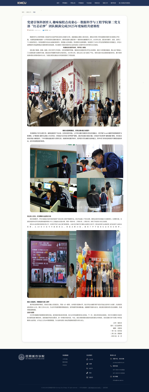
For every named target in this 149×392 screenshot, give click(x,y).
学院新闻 (80, 3)
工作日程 (65, 359)
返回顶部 (105, 387)
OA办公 (65, 365)
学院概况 (64, 3)
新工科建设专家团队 (124, 3)
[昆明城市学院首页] (22, 3)
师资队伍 (97, 3)
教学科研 (113, 3)
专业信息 (89, 3)
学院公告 (72, 3)
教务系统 (65, 362)
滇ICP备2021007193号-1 (94, 387)
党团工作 (105, 3)
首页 (58, 3)
